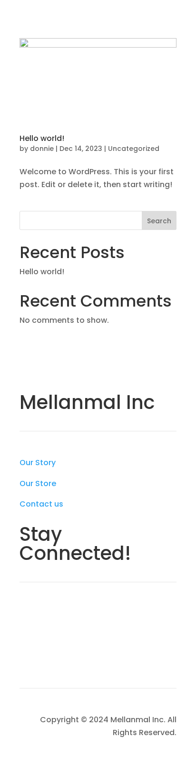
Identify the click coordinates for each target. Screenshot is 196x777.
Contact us (41, 503)
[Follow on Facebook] (27, 614)
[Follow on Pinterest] (46, 648)
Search (159, 221)
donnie (42, 148)
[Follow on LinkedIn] (27, 648)
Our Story (38, 462)
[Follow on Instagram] (46, 614)
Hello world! (42, 138)
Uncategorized (133, 148)
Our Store (38, 483)
